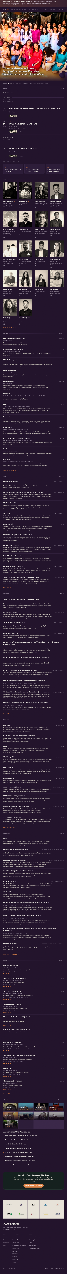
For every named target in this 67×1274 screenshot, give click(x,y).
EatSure (6, 417)
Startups (15, 83)
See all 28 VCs (8, 587)
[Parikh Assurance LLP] (46, 1214)
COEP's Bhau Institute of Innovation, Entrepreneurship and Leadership (26, 657)
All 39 (61, 833)
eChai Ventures (11, 1224)
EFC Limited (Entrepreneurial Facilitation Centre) (19, 736)
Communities (40, 83)
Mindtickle (6, 459)
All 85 (61, 333)
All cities (61, 1100)
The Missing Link (8, 757)
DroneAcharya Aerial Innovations (14, 338)
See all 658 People (9, 327)
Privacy (46, 1268)
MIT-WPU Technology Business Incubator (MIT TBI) (20, 670)
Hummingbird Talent (34, 1248)
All (62, 88)
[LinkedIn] (6, 206)
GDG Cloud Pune (8, 881)
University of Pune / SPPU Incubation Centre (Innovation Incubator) (25, 702)
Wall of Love (15, 1242)
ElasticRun (6, 427)
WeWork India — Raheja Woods (13, 796)
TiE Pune (6, 839)
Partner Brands (33, 1245)
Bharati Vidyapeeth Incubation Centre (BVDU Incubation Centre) (24, 680)
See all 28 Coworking (10, 827)
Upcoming (6, 92)
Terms (51, 1268)
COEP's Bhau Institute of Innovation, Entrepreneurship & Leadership (25, 902)
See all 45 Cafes (9, 1094)
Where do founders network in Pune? (16, 1140)
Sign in (61, 9)
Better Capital (8, 524)
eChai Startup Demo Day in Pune (23, 124)
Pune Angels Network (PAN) (12, 566)
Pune (10, 106)
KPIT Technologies (9, 360)
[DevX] (9, 1214)
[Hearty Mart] (58, 1204)
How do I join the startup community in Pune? (19, 1148)
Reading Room (33, 1240)
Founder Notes (16, 1240)
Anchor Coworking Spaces (12, 787)
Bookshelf (15, 1256)
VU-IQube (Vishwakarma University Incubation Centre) (21, 692)
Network (24, 9)
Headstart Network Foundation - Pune (15, 849)
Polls (30, 1242)
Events (13, 9)
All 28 (61, 476)
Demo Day (38, 9)
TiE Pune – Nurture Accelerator (13, 622)
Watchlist (15, 1254)
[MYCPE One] (9, 1204)
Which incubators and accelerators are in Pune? (20, 1160)
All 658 (61, 179)
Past (12, 92)
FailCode (52, 9)
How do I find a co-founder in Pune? (16, 1144)
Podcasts (15, 1259)
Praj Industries (8, 381)
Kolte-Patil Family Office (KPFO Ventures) (17, 534)
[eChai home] (6, 9)
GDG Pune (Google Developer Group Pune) (17, 871)
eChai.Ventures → (59, 1268)
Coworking (33, 83)
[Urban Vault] (33, 1204)
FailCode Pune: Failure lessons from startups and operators (34, 108)
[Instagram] (9, 206)
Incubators (25, 83)
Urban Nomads (8, 767)
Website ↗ (10, 974)
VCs (20, 83)
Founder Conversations (19, 1245)
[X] (4, 206)
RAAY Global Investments (11, 556)
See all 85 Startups (9, 470)
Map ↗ (5, 974)
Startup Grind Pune (9, 892)
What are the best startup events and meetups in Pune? (22, 1165)
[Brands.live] (46, 1204)
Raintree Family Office (10, 545)
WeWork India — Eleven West (12, 817)
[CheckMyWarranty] (58, 1214)
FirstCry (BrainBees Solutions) (13, 349)
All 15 (62, 593)
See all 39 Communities (11, 954)
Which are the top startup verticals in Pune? (19, 1152)
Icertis (5, 449)
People (10, 83)
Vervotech (6, 393)
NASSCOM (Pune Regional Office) (14, 860)
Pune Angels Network (10, 943)
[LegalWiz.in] (33, 1214)
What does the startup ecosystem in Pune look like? (21, 1135)
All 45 (61, 960)
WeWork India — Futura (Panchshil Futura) (17, 806)
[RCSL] (21, 1204)
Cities (18, 9)
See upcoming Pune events (33, 1185)
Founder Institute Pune (10, 633)
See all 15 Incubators (10, 714)
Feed (13, 1237)
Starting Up (15, 1248)
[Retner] (21, 1214)
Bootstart (6, 725)
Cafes (46, 83)
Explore (31, 9)
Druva (5, 404)
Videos (14, 1262)
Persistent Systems (9, 370)
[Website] (12, 206)
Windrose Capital (9, 503)
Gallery (45, 9)
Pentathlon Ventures (10, 481)
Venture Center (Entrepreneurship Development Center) (21, 577)
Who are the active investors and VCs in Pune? (19, 1156)
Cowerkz (6, 746)
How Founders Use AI (35, 1237)
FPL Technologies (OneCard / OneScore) (16, 438)
